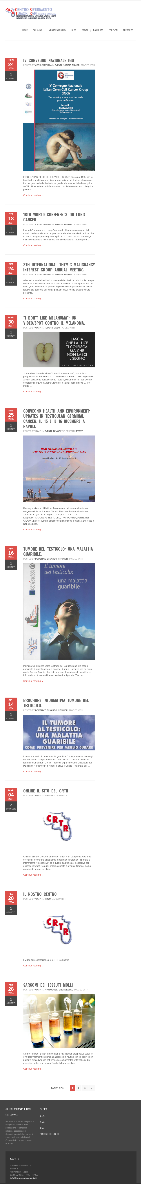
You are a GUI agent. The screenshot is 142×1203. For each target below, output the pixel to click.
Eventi (85, 30)
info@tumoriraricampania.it (23, 1178)
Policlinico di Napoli (49, 1134)
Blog (74, 30)
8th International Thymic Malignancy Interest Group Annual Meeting (59, 267)
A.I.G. (42, 1116)
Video (57, 328)
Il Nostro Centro (40, 894)
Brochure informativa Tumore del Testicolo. (56, 702)
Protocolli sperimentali (59, 990)
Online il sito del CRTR (45, 791)
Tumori (76, 65)
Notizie (67, 65)
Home (25, 30)
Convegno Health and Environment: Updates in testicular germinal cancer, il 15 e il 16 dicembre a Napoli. (56, 418)
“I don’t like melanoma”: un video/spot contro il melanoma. (54, 320)
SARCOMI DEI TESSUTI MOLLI (48, 985)
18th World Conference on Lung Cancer (54, 216)
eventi (79, 431)
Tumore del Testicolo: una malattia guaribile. (58, 551)
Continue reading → (33, 195)
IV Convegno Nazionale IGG (48, 60)
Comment (10, 75)
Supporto (128, 30)
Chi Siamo (37, 30)
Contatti (113, 30)
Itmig (42, 1128)
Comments (11, 806)
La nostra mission (57, 30)
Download (98, 30)
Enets (42, 1122)
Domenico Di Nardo (46, 559)
